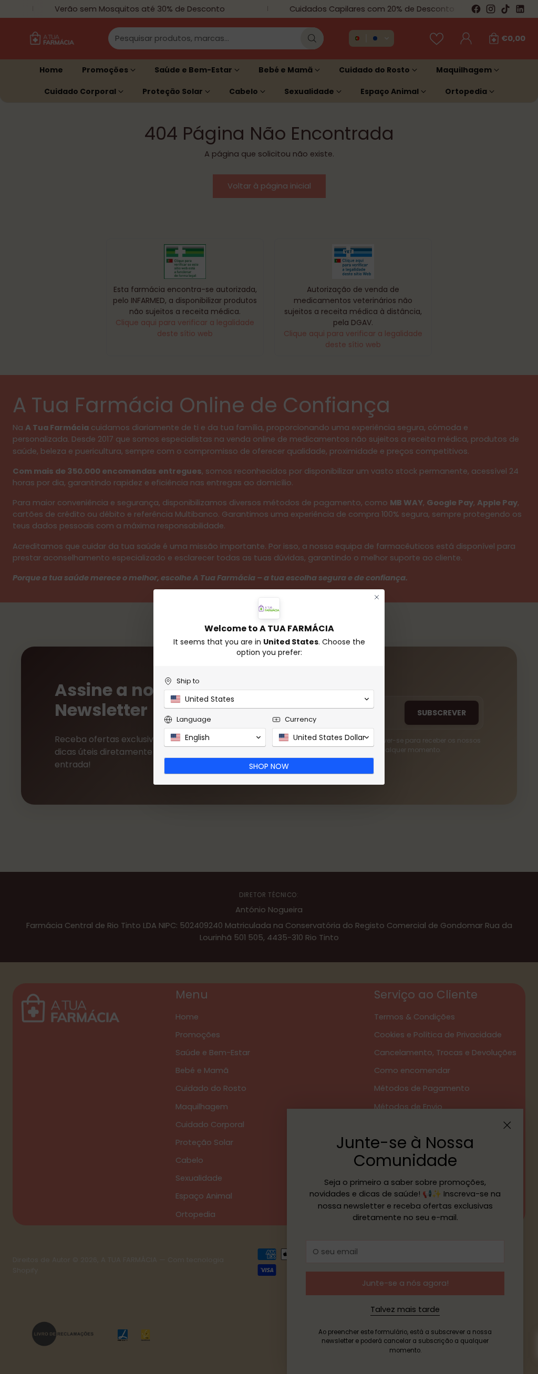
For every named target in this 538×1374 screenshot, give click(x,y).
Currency (300, 719)
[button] (269, 699)
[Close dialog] (376, 597)
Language (194, 719)
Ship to (188, 680)
